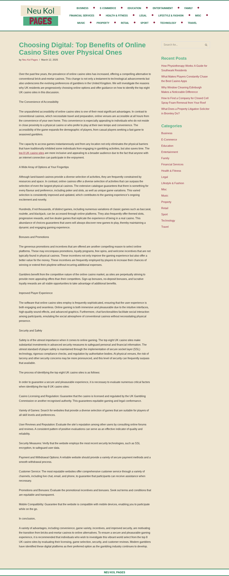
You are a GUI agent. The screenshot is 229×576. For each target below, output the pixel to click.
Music (81, 22)
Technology (168, 22)
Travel (192, 22)
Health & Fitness (117, 15)
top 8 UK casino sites (31, 153)
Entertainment (163, 8)
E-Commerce (108, 8)
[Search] (206, 44)
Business (82, 8)
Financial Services (81, 15)
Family (188, 8)
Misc (198, 15)
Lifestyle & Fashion (171, 15)
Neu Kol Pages (30, 59)
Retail (125, 22)
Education (134, 8)
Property (103, 22)
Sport (144, 22)
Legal (143, 15)
